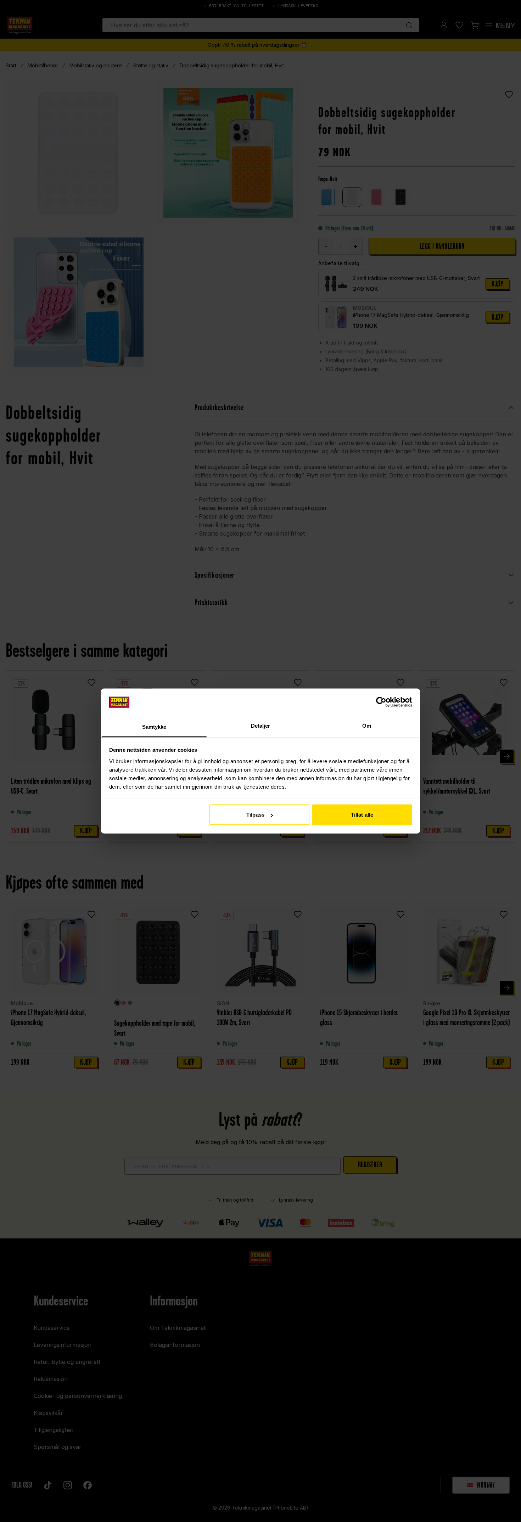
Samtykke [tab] (154, 726)
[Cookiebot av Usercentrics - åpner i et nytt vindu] (381, 702)
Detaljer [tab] (260, 725)
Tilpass (255, 815)
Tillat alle (362, 815)
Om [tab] (366, 725)
